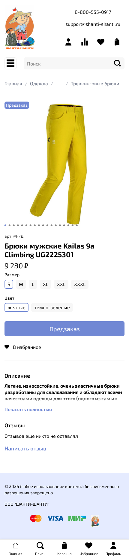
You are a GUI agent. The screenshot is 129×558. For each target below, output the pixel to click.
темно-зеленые (52, 307)
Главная (13, 83)
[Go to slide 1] (5, 225)
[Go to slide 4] (18, 225)
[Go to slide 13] (56, 225)
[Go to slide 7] (31, 225)
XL (45, 284)
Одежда (39, 83)
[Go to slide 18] (77, 225)
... (59, 83)
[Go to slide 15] (64, 225)
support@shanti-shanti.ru (92, 24)
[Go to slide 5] (22, 225)
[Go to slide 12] (51, 225)
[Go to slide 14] (60, 225)
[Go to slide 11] (47, 225)
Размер (12, 274)
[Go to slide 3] (14, 225)
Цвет (9, 298)
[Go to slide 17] (73, 225)
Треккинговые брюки (95, 83)
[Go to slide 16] (68, 225)
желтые (17, 307)
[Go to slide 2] (9, 225)
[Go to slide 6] (26, 225)
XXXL (80, 284)
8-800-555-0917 (93, 12)
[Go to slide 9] (39, 225)
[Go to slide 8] (35, 225)
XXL (61, 284)
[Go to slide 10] (43, 225)
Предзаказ (65, 328)
